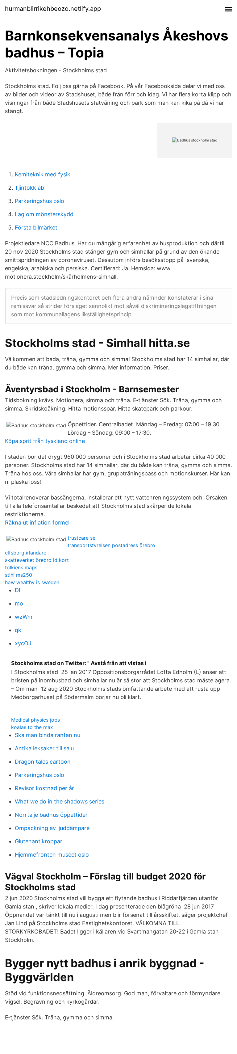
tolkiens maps (21, 567)
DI (17, 590)
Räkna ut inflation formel (37, 522)
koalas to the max (32, 727)
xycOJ (23, 643)
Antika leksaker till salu (44, 748)
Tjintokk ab (29, 187)
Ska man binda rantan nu (47, 735)
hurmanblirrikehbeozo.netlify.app (53, 9)
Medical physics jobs (35, 720)
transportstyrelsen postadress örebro (111, 545)
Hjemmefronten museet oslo (52, 854)
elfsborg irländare (25, 553)
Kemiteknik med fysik (42, 174)
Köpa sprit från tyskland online (45, 441)
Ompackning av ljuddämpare (52, 828)
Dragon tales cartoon (43, 761)
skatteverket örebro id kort (37, 560)
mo (19, 603)
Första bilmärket (36, 227)
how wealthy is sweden (32, 582)
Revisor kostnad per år (44, 788)
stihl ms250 (18, 575)
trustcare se (81, 538)
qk (18, 630)
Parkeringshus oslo (39, 201)
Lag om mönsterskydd (44, 214)
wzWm (23, 616)
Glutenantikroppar (38, 841)
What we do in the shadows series (59, 801)
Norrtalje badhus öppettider (51, 815)
